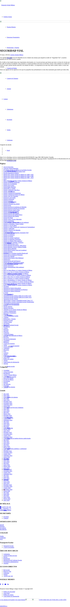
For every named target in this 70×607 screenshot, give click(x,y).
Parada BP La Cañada (9, 188)
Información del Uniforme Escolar (12, 560)
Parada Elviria (7, 205)
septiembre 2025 (7, 404)
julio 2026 (6, 394)
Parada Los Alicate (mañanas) (11, 238)
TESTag (5, 363)
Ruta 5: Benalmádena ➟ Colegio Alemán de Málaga (17, 280)
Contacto (5, 353)
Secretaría (6, 286)
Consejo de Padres (8, 334)
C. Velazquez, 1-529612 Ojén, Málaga (5, 509)
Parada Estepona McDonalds (11, 213)
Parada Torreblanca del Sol (10, 264)
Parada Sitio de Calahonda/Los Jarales (13, 262)
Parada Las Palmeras (9, 234)
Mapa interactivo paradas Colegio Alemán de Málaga (17, 181)
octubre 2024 (6, 418)
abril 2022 (6, 463)
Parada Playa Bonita (8, 256)
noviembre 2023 (7, 434)
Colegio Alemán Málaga (16, 55)
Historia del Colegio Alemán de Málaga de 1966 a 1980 (18, 176)
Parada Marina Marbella (9, 248)
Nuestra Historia (7, 306)
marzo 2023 (6, 446)
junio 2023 (6, 441)
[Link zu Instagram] (2, 584)
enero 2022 (6, 468)
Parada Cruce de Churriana (10, 196)
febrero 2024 (6, 429)
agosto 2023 (6, 438)
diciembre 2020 (7, 485)
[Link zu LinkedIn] (8, 584)
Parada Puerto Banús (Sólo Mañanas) (13, 258)
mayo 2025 (6, 411)
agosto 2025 (6, 406)
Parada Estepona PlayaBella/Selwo (12, 214)
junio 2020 (6, 494)
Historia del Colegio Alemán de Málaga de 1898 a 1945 (18, 174)
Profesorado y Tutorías (9, 319)
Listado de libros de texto (10, 555)
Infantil (5, 305)
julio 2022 (6, 458)
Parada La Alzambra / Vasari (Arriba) (13, 224)
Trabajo (5, 354)
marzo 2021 (6, 482)
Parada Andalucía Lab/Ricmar (11, 182)
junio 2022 (6, 460)
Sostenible (6, 385)
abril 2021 (6, 480)
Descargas (6, 350)
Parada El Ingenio (8, 201)
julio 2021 (6, 475)
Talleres (5, 387)
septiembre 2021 (7, 474)
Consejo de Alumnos (9, 343)
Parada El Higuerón (8, 199)
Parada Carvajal (7, 191)
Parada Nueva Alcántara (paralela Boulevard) (15, 253)
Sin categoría (6, 384)
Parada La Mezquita (8, 228)
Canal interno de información (11, 362)
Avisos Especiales (8, 372)
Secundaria (6, 323)
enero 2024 (6, 431)
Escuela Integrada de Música (11, 173)
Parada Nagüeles (7, 251)
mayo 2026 (6, 397)
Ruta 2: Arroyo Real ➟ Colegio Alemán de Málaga (17, 275)
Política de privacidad (9, 356)
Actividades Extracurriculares (11, 303)
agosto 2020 (6, 491)
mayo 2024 (6, 424)
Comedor (5, 317)
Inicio (4, 179)
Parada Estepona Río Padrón (11, 216)
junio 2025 (6, 409)
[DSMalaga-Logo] (7, 5)
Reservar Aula (7, 571)
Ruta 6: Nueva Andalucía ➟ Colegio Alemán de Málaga (18, 281)
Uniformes (6, 333)
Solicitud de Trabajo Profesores (11, 291)
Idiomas (5, 336)
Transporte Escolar (8, 294)
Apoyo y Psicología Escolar (10, 325)
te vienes (5, 292)
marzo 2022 (6, 465)
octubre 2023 (6, 435)
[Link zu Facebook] (0, 584)
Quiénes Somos (7, 322)
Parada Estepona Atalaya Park (11, 210)
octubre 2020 (6, 488)
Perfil (4, 268)
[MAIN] (35, 22)
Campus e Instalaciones (9, 311)
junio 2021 (6, 477)
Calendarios (6, 554)
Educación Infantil (8, 378)
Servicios (5, 331)
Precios (5, 557)
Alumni (5, 360)
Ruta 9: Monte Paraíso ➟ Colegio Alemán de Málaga (17, 285)
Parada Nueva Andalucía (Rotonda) (13, 255)
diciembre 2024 (7, 415)
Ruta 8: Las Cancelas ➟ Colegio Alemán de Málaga (17, 283)
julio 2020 (6, 492)
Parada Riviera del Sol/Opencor (11, 261)
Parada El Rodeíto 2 (8, 202)
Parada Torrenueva (8, 265)
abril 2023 (6, 445)
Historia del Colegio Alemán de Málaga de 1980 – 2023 (18, 177)
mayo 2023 (6, 443)
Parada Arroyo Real (8, 185)
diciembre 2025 (7, 401)
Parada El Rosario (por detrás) (11, 204)
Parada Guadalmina (8, 221)
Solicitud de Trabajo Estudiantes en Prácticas (15, 289)
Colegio (5, 328)
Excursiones (6, 381)
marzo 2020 (6, 497)
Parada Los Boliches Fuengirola (12, 239)
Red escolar (6, 570)
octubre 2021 (6, 472)
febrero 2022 (6, 466)
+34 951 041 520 (6, 507)
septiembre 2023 (7, 437)
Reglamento (6, 558)
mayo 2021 (6, 478)
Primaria (5, 314)
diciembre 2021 (7, 469)
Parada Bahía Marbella (9, 187)
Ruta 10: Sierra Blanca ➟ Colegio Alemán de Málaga (17, 270)
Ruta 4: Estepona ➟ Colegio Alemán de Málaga (16, 278)
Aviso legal (6, 357)
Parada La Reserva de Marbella (11, 230)
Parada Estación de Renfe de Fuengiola (14, 208)
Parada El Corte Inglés (9, 197)
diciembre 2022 (7, 451)
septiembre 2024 (7, 420)
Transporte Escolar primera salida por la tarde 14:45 (17, 296)
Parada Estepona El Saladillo (11, 211)
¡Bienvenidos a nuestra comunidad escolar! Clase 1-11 (18, 300)
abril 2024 (6, 426)
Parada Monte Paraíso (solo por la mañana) (15, 250)
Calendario (6, 348)
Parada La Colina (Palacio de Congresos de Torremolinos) (19, 227)
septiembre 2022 (7, 455)
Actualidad (6, 340)
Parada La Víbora (8, 231)
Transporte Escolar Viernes (10, 299)
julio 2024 (6, 421)
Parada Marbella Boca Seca (10, 244)
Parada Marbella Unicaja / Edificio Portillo (14, 247)
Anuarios (5, 563)
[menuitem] (36, 592)
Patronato (6, 329)
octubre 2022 (6, 454)
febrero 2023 (6, 448)
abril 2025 (6, 412)
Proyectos (6, 337)
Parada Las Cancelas (9, 233)
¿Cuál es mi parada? (8, 547)
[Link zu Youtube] (5, 584)
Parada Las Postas (8, 236)
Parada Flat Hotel (8, 218)
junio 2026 (6, 395)
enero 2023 (6, 449)
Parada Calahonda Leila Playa (11, 190)
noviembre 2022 (7, 452)
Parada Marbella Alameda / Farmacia (13, 242)
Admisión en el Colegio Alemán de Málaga (15, 309)
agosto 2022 (6, 457)
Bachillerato (6, 326)
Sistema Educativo (8, 308)
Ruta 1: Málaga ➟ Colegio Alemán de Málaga (15, 273)
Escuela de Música (8, 379)
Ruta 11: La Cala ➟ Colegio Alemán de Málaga (16, 272)
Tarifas (5, 345)
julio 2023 (6, 440)
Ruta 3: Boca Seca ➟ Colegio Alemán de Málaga (16, 277)
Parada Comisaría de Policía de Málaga (14, 194)
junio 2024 (6, 423)
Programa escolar (8, 320)
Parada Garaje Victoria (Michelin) (12, 219)
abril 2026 (6, 398)
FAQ (4, 351)
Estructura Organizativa (9, 312)
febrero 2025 (6, 414)
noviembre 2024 (7, 417)
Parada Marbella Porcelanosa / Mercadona (14, 245)
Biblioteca (6, 342)
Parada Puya (6, 259)
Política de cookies (8, 359)
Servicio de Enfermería (9, 339)
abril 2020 (6, 495)
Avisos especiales (8, 346)
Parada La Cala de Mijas (10, 225)
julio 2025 (6, 408)
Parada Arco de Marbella (10, 184)
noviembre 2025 (7, 403)
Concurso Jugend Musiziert (10, 168)
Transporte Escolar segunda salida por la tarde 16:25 (17, 297)
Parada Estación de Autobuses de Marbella (14, 207)
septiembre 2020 (7, 489)
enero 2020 (6, 500)
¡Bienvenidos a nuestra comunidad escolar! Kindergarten (18, 302)
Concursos (6, 376)
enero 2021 (6, 483)
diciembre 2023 (7, 432)
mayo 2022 (6, 462)
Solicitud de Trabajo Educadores (12, 288)
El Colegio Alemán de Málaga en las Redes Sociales (17, 170)
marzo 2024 (6, 428)
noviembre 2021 (7, 471)
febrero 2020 (6, 499)
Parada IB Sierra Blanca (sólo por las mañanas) (16, 222)
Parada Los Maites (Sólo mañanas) (12, 241)
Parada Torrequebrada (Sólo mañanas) (13, 267)
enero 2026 (6, 400)
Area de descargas (8, 167)
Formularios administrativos (10, 562)
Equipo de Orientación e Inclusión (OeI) (14, 171)
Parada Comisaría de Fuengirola (12, 193)
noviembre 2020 (7, 486)
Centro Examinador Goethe (10, 316)
